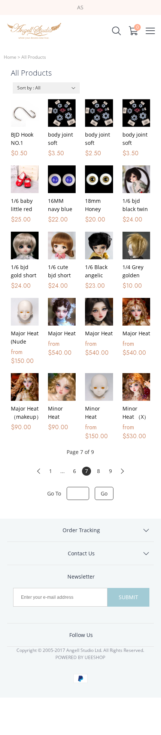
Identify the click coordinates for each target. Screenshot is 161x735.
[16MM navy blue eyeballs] (62, 179)
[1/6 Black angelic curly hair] (99, 245)
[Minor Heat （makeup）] (62, 387)
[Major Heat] (62, 312)
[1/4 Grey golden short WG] (136, 245)
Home (10, 57)
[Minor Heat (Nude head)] (99, 387)
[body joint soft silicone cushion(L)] (136, 113)
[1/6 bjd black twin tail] (136, 179)
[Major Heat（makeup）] (25, 387)
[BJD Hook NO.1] (25, 113)
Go (104, 493)
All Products (33, 57)
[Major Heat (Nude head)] (25, 312)
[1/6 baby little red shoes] (25, 179)
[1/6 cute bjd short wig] (62, 245)
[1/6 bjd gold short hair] (25, 245)
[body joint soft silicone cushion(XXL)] (62, 113)
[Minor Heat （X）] (136, 387)
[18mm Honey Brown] (99, 179)
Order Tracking (81, 530)
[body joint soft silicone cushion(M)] (99, 113)
